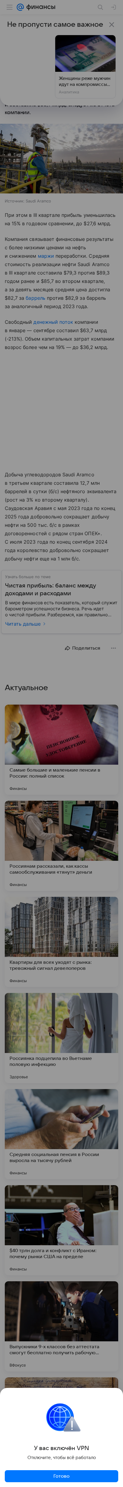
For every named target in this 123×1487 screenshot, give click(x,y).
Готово (61, 1476)
